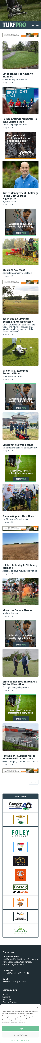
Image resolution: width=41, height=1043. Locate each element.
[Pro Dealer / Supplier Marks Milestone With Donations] (21, 737)
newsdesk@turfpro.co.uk (14, 981)
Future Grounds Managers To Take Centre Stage (20, 120)
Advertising (8, 999)
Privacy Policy (24, 1040)
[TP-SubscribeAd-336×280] (20, 145)
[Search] (33, 25)
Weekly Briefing (10, 1002)
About (5, 994)
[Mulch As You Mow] (21, 251)
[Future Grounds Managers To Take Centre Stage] (21, 100)
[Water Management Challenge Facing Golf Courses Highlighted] (21, 174)
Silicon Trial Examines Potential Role (15, 371)
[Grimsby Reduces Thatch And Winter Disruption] (21, 663)
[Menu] (37, 25)
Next (32, 782)
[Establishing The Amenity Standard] (21, 55)
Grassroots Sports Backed (18, 444)
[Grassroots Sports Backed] (21, 426)
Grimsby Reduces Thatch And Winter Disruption (20, 682)
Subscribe (7, 996)
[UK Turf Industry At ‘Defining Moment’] (21, 546)
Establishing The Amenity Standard (18, 75)
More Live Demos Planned (18, 610)
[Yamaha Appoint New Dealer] (21, 497)
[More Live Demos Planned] (21, 591)
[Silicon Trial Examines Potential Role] (21, 352)
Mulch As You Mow (14, 270)
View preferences (20, 1035)
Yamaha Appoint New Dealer (19, 516)
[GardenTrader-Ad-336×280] (20, 396)
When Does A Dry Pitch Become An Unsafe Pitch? (18, 320)
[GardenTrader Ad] (21, 34)
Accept (20, 1028)
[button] (37, 1007)
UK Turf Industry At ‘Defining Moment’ (20, 566)
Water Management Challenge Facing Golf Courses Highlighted (20, 195)
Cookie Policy (15, 1040)
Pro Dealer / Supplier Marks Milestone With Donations (19, 757)
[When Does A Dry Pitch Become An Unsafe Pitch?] (21, 300)
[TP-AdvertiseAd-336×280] (20, 221)
